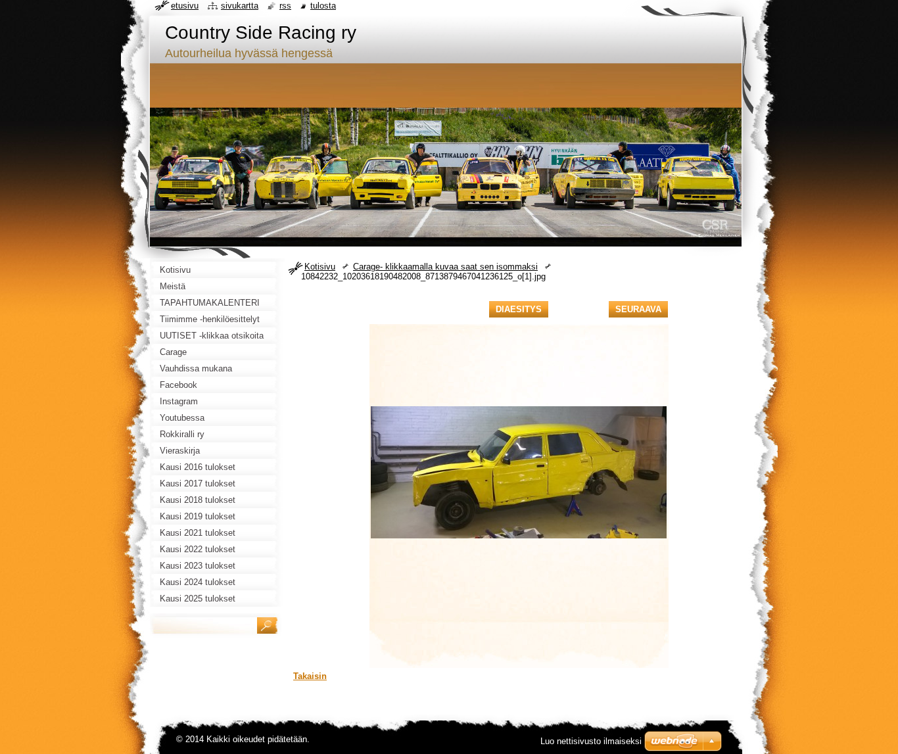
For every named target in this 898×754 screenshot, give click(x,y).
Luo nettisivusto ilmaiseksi (591, 741)
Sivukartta (239, 6)
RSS (285, 6)
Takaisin (310, 676)
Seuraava (638, 309)
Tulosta (323, 6)
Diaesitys (519, 309)
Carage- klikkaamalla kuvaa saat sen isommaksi (445, 266)
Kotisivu (319, 266)
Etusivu (185, 6)
